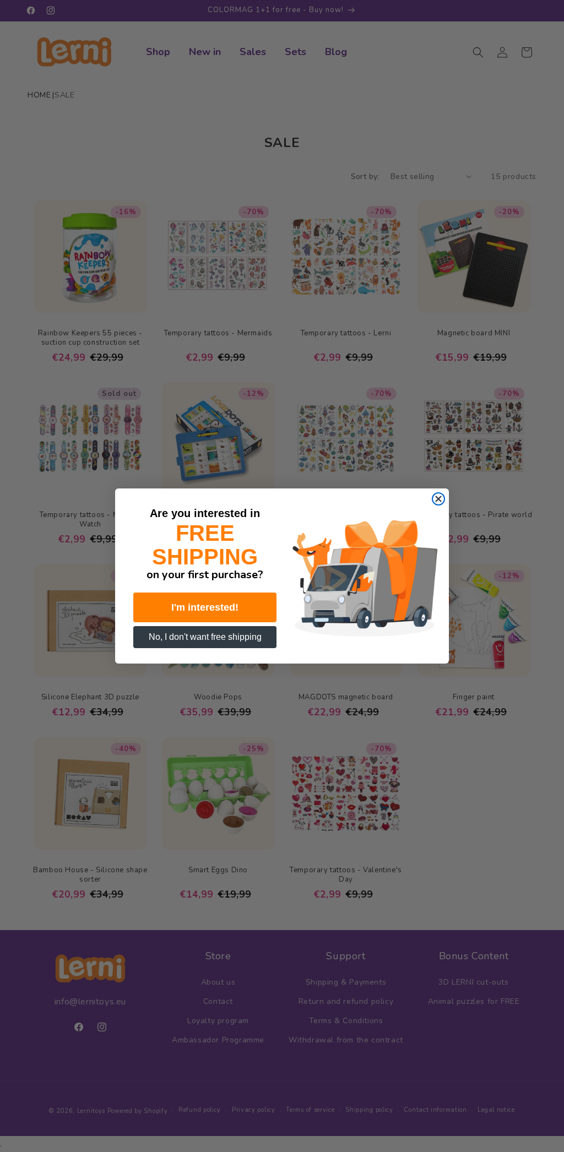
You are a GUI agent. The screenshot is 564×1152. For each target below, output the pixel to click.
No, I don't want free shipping (205, 637)
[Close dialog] (438, 499)
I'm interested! (204, 607)
